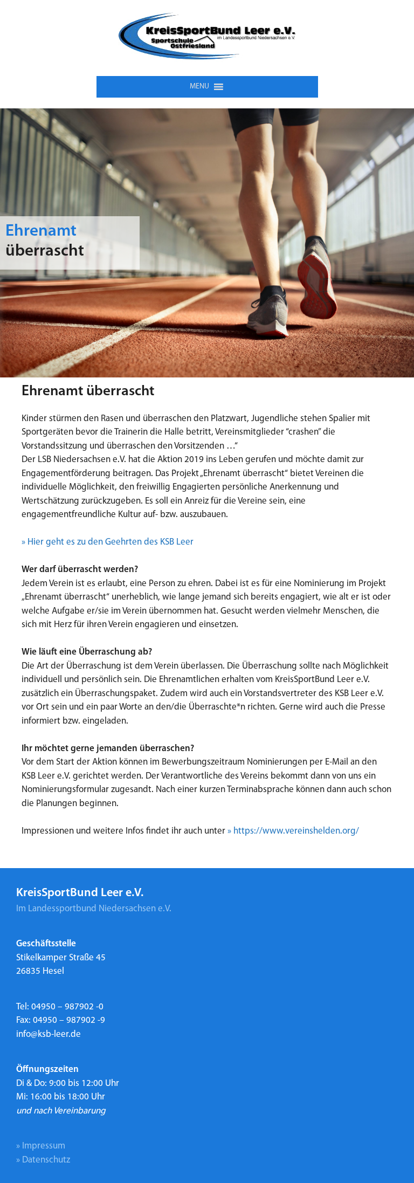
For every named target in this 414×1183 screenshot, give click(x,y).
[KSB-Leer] (207, 38)
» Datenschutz (43, 1160)
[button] (199, 87)
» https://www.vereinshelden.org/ (293, 831)
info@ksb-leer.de (48, 1034)
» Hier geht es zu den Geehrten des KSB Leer (108, 542)
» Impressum (40, 1146)
